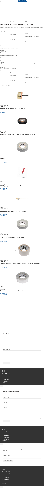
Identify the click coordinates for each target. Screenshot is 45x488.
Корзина (1, 325)
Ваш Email (5, 344)
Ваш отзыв (5, 407)
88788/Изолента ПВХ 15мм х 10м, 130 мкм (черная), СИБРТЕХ (18, 134)
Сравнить (1, 45)
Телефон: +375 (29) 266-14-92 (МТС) (8, 307)
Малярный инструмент (14, 21)
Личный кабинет (3, 324)
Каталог (4, 21)
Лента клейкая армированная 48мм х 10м (12, 160)
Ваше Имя (5, 334)
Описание (2, 50)
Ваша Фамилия (6, 397)
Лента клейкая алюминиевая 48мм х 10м (12, 291)
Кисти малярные (21, 21)
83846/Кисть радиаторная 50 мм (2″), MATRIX (13, 211)
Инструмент (8, 21)
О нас (1, 321)
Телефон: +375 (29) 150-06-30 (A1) (8, 304)
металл (29, 36)
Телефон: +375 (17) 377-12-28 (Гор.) (8, 309)
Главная (1, 21)
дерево (26, 36)
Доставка (1, 326)
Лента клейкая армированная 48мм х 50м (12, 237)
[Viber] (4, 44)
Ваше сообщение (6, 349)
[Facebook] (0, 44)
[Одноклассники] (1, 44)
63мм (26, 38)
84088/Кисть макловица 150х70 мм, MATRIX (13, 108)
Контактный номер (6, 339)
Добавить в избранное (4, 46)
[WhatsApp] (2, 44)
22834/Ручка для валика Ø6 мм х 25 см (11, 186)
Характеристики (3, 51)
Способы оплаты (3, 327)
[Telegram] (3, 44)
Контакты (1, 323)
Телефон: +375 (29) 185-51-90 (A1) (8, 306)
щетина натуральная (35, 36)
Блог (1, 322)
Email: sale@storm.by (5, 312)
